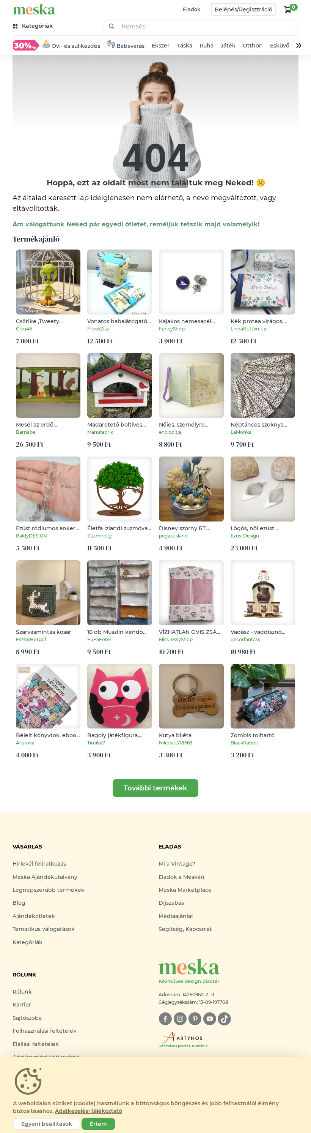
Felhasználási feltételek (45, 1030)
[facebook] (165, 1019)
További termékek (155, 788)
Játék (228, 45)
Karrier (22, 1004)
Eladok (191, 9)
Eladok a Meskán (181, 877)
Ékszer (161, 45)
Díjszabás (171, 902)
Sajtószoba (27, 1017)
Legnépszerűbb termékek (49, 889)
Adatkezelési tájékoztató (88, 1111)
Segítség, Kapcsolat (185, 929)
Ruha (206, 45)
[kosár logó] (287, 9)
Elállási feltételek (36, 1044)
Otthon (253, 45)
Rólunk (22, 991)
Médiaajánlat (176, 916)
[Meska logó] (34, 9)
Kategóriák (27, 942)
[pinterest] (194, 1019)
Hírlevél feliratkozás (39, 863)
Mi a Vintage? (177, 863)
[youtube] (209, 1019)
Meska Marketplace (185, 889)
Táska (184, 45)
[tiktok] (224, 1019)
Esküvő (279, 45)
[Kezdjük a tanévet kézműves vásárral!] (26, 45)
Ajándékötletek (34, 916)
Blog (19, 902)
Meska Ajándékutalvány (45, 877)
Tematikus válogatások (44, 929)
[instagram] (180, 1019)
